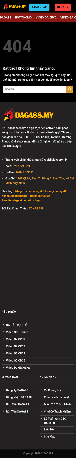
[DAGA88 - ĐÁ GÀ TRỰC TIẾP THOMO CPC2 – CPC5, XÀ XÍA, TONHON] (15, 6)
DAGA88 (5, 17)
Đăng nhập (39, 7)
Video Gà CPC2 (46, 17)
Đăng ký (62, 7)
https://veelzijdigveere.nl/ (50, 159)
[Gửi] (69, 89)
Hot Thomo (23, 17)
